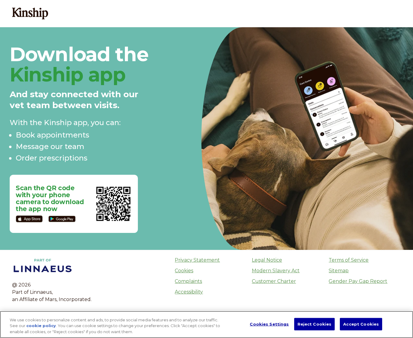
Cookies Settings (269, 323)
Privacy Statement (197, 260)
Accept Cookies (361, 323)
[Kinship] (30, 13)
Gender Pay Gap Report (358, 281)
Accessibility (189, 292)
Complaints (188, 281)
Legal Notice (267, 260)
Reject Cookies (315, 323)
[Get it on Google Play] (62, 219)
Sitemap (339, 270)
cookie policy (41, 325)
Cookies (184, 270)
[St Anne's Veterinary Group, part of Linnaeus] (75, 13)
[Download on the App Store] (29, 219)
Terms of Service (349, 260)
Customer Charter (274, 281)
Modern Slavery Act (276, 270)
